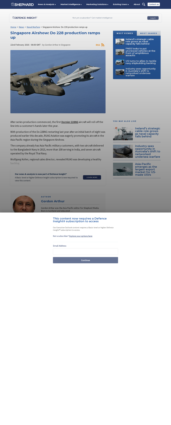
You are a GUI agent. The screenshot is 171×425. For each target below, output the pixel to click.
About (137, 4)
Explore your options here (80, 236)
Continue (85, 260)
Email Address (59, 245)
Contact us (154, 4)
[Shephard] (22, 4)
